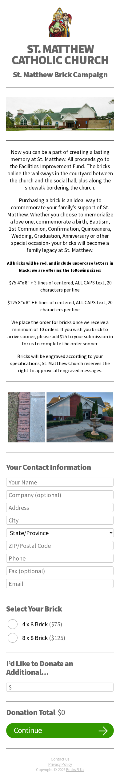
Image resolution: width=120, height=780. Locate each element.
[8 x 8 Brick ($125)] (17, 637)
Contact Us (60, 759)
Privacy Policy (60, 764)
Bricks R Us (75, 769)
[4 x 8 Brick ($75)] (17, 624)
